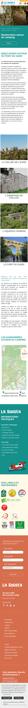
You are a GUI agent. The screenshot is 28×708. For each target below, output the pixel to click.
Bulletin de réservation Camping (10, 435)
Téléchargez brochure (8, 432)
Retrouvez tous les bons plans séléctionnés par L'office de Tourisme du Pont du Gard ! (14, 278)
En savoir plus (7, 694)
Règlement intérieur (10, 650)
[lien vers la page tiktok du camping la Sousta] (14, 605)
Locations (7, 625)
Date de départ (8, 556)
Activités (6, 628)
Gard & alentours (9, 633)
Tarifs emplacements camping (10, 447)
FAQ (3, 455)
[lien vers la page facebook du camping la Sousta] (4, 605)
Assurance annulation (8, 450)
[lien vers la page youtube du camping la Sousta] (10, 605)
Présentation (8, 619)
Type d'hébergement (10, 564)
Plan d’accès (5, 427)
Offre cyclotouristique (10, 630)
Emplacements (8, 622)
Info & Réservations (10, 636)
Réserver (8, 43)
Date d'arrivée (8, 548)
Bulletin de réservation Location (10, 437)
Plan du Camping (6, 430)
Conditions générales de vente (13, 647)
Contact (6, 644)
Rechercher (12, 574)
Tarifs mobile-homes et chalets (10, 445)
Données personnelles (11, 655)
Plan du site (7, 658)
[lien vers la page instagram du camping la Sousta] (7, 605)
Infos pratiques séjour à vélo (9, 452)
